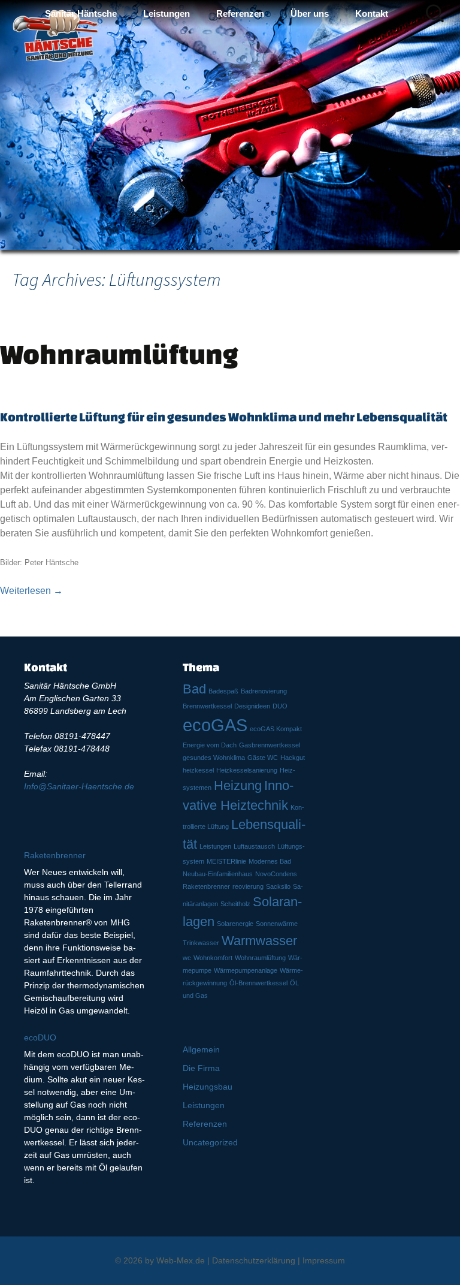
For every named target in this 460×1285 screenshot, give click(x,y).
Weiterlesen (31, 591)
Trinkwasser (201, 942)
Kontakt (371, 13)
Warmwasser (259, 940)
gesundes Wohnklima (214, 757)
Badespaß (223, 691)
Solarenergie (235, 923)
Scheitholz (235, 903)
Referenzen (240, 13)
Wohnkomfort (212, 957)
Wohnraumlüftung (119, 354)
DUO (280, 706)
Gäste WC (262, 757)
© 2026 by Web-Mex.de (160, 1260)
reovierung (248, 886)
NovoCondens (276, 873)
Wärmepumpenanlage (245, 970)
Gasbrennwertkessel (269, 745)
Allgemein (201, 1049)
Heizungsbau (207, 1086)
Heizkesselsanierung (246, 770)
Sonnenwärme (277, 923)
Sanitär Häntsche (81, 13)
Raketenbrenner (206, 886)
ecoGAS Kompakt (276, 728)
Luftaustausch (254, 846)
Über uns (309, 13)
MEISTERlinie (226, 861)
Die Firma (201, 1068)
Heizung (238, 785)
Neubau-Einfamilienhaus (218, 873)
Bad (194, 688)
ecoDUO (40, 1037)
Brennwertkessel (207, 706)
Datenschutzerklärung (253, 1260)
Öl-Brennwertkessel (258, 983)
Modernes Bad (270, 861)
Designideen (252, 706)
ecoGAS (215, 725)
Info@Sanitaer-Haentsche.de (79, 786)
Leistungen (166, 13)
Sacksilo (278, 886)
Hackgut (292, 757)
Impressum (323, 1260)
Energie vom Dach (210, 745)
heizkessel (198, 770)
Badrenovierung (264, 691)
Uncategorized (210, 1142)
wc (187, 957)
